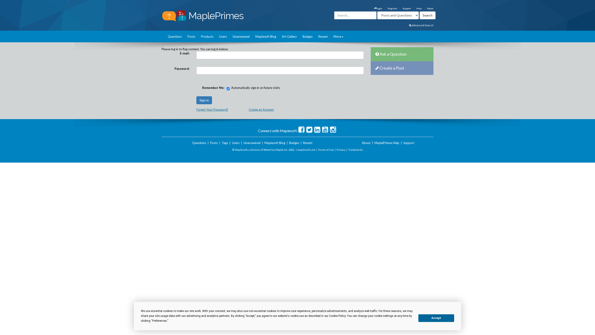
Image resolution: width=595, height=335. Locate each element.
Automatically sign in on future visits (255, 88)
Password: (182, 68)
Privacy (341, 149)
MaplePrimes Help (386, 143)
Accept (436, 318)
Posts (191, 36)
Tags (225, 143)
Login (379, 8)
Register (392, 8)
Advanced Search (422, 25)
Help (419, 8)
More (337, 36)
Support (407, 8)
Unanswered (241, 36)
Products (207, 36)
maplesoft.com (306, 149)
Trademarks (355, 149)
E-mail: (184, 53)
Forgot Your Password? (212, 109)
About (430, 8)
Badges (308, 36)
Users (223, 36)
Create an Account (261, 109)
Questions (175, 36)
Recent (323, 36)
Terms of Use (326, 149)
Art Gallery (289, 36)
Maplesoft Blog (265, 36)
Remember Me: (213, 88)
